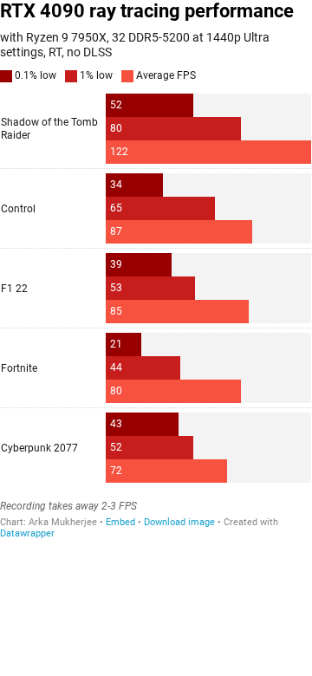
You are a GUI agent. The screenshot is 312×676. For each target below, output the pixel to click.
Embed (120, 522)
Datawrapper (27, 533)
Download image (179, 522)
